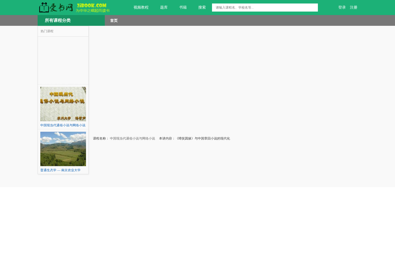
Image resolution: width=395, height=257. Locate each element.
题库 (164, 7)
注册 (353, 7)
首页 (114, 20)
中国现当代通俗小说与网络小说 (132, 138)
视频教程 (141, 7)
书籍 (183, 7)
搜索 (202, 7)
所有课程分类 (58, 20)
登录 (342, 7)
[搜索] (314, 7)
